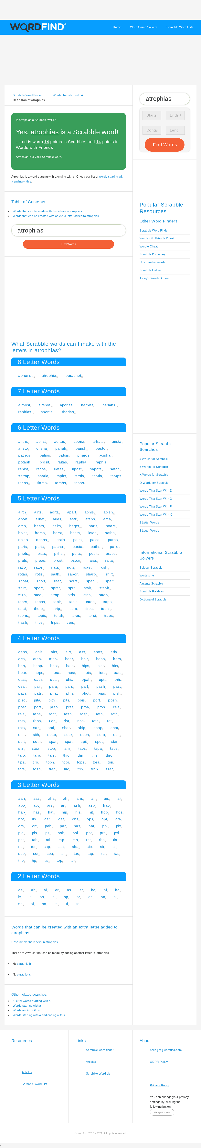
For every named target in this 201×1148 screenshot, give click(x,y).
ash (77, 805)
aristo (23, 448)
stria (71, 595)
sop (21, 854)
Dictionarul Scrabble (153, 599)
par (63, 826)
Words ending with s (26, 1010)
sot (35, 854)
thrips (23, 483)
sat (61, 847)
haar (69, 659)
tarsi (22, 609)
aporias (66, 405)
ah (33, 890)
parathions (24, 974)
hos (119, 812)
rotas (22, 574)
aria (114, 652)
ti (67, 904)
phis (69, 693)
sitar (57, 581)
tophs (23, 615)
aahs (22, 652)
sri (63, 854)
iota (102, 673)
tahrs (22, 602)
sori (116, 735)
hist (101, 666)
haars (39, 526)
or (78, 897)
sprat (55, 588)
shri (21, 735)
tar (103, 854)
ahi (65, 798)
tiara (73, 609)
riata (55, 567)
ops (90, 819)
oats (54, 679)
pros (101, 707)
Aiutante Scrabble (151, 583)
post (22, 707)
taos (82, 748)
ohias (23, 540)
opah (86, 679)
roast (87, 567)
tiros (89, 609)
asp (91, 805)
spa (50, 854)
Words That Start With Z (156, 490)
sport (38, 588)
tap (90, 854)
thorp (38, 609)
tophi (105, 609)
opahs (41, 540)
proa (85, 707)
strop (103, 595)
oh (42, 897)
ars (50, 805)
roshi (104, 567)
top (59, 860)
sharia (43, 476)
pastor (101, 448)
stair (87, 588)
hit (91, 812)
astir (73, 519)
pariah (60, 448)
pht (119, 826)
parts (39, 547)
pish (117, 693)
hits (115, 666)
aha (51, 798)
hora (55, 673)
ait (119, 798)
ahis (39, 652)
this (94, 755)
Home (117, 27)
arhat (40, 519)
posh (112, 700)
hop (104, 812)
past (117, 686)
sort (21, 741)
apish (108, 512)
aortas (59, 441)
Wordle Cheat (149, 246)
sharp (91, 574)
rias (52, 721)
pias (101, 693)
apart (71, 512)
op (66, 897)
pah (48, 826)
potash (24, 462)
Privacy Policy (159, 1085)
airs (54, 652)
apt (36, 805)
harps (74, 526)
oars (118, 673)
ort (34, 826)
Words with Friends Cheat (157, 238)
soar (68, 735)
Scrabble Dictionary (153, 254)
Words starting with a (27, 1005)
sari (36, 728)
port (96, 700)
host (71, 673)
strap (55, 595)
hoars (111, 526)
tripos (79, 483)
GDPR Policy (159, 1061)
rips (80, 721)
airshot (44, 405)
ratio (22, 567)
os (90, 897)
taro (21, 755)
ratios (41, 469)
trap (52, 769)
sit (115, 847)
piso (22, 700)
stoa (35, 748)
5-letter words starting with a (31, 1001)
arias (57, 519)
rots (21, 728)
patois (63, 455)
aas (36, 798)
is (19, 897)
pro (103, 833)
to (78, 904)
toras (75, 615)
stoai (38, 595)
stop (51, 748)
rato (114, 714)
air (93, 798)
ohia (69, 679)
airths (23, 441)
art (63, 805)
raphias (24, 412)
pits (66, 700)
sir (102, 847)
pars (69, 686)
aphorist (25, 375)
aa (20, 890)
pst (21, 840)
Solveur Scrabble (151, 567)
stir (20, 748)
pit (47, 833)
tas (117, 854)
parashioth (24, 963)
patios (45, 455)
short (40, 581)
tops (80, 762)
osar (22, 686)
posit (93, 553)
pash (100, 686)
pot (89, 833)
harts (93, 526)
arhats (98, 441)
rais (21, 714)
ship (81, 728)
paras (113, 540)
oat (61, 819)
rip (20, 847)
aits (82, 652)
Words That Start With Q (156, 498)
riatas (59, 469)
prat (69, 707)
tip (34, 860)
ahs (80, 798)
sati (51, 728)
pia (21, 833)
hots (87, 673)
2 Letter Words (149, 522)
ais (106, 798)
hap (21, 812)
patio (114, 547)
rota (95, 721)
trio (66, 769)
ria (115, 840)
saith (55, 574)
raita (109, 560)
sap (47, 847)
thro (109, 755)
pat (91, 826)
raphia (80, 462)
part (84, 686)
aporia (78, 441)
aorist (41, 441)
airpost (24, 405)
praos (111, 553)
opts (102, 679)
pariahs (108, 405)
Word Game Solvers (143, 27)
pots (38, 707)
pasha (57, 547)
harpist (87, 405)
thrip (56, 609)
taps (114, 748)
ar (57, 890)
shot (114, 728)
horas (40, 533)
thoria (97, 476)
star (114, 741)
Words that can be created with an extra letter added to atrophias (56, 216)
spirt (22, 588)
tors (21, 769)
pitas (42, 553)
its (34, 819)
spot (99, 741)
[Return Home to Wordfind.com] (37, 32)
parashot (73, 375)
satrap (23, 476)
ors (21, 826)
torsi (92, 615)
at (81, 890)
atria (107, 519)
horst (57, 533)
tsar (109, 769)
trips (54, 622)
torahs (60, 483)
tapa (98, 748)
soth (37, 741)
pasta (77, 547)
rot (33, 847)
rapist (23, 469)
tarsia (79, 476)
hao (106, 805)
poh (61, 833)
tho (21, 860)
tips (21, 762)
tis (46, 860)
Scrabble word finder (99, 1050)
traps (108, 615)
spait (109, 581)
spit (84, 741)
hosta (75, 533)
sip (89, 847)
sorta (73, 581)
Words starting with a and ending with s (39, 1015)
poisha (105, 455)
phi (105, 826)
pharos (83, 455)
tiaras (42, 483)
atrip (22, 526)
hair (84, 659)
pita (37, 700)
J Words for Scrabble (154, 458)
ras (75, 840)
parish (81, 448)
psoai (75, 560)
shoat (23, 581)
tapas (40, 602)
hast (54, 666)
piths (58, 553)
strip (87, 595)
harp (117, 659)
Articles (27, 1072)
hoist (22, 533)
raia (116, 707)
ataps (90, 519)
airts (38, 512)
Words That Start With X (156, 514)
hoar (22, 673)
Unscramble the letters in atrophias (34, 942)
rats (21, 721)
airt (68, 652)
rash (68, 714)
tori (110, 762)
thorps (116, 476)
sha (75, 847)
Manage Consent (162, 1112)
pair (37, 686)
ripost (77, 469)
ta (56, 904)
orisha (41, 448)
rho (102, 840)
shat (66, 728)
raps (37, 714)
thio (66, 755)
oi (54, 897)
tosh (37, 769)
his (77, 812)
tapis (73, 602)
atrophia (49, 375)
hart (21, 666)
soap (51, 735)
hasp (37, 666)
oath (38, 679)
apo (21, 805)
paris (22, 547)
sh (20, 904)
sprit (72, 588)
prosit (44, 462)
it (30, 897)
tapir (57, 602)
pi (115, 897)
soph (84, 735)
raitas (62, 462)
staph (104, 588)
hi (105, 890)
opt (104, 819)
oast (22, 679)
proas (40, 560)
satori (115, 469)
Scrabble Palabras (152, 591)
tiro (35, 762)
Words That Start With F (156, 506)
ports (76, 553)
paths (95, 547)
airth (22, 512)
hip (64, 812)
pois (81, 700)
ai (45, 890)
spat (68, 741)
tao (76, 854)
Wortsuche (147, 575)
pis (34, 833)
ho (117, 890)
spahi (91, 581)
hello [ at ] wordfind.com (166, 1050)
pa (103, 897)
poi (75, 833)
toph (50, 762)
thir (80, 755)
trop (94, 769)
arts (21, 659)
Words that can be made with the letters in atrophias (47, 211)
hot (21, 819)
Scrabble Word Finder (154, 230)
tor (72, 860)
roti (109, 721)
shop (98, 728)
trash (22, 622)
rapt (52, 714)
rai (48, 840)
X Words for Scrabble (154, 474)
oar (47, 819)
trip (80, 769)
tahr (66, 748)
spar (53, 741)
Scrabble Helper (150, 270)
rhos (37, 721)
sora (101, 735)
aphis (89, 512)
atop (53, 659)
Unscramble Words (152, 262)
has (36, 812)
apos (98, 652)
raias (93, 560)
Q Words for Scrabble (154, 482)
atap (37, 659)
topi (65, 762)
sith (36, 735)
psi (116, 833)
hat (51, 812)
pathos (24, 455)
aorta (54, 512)
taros (90, 602)
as (69, 890)
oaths (110, 533)
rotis (39, 574)
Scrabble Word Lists (180, 27)
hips (85, 666)
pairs (77, 540)
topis (42, 615)
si (32, 904)
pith (51, 700)
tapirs (61, 476)
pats (38, 693)
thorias (68, 412)
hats (70, 666)
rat (88, 840)
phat (54, 693)
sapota (96, 469)
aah (21, 798)
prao (54, 707)
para (53, 686)
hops (39, 673)
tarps (107, 602)
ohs (75, 819)
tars (51, 755)
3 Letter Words (149, 530)
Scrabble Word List (34, 1084)
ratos (38, 567)
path (22, 693)
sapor (73, 574)
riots (71, 567)
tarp (36, 755)
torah (58, 615)
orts (118, 679)
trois (70, 622)
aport (22, 519)
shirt (109, 574)
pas (77, 826)
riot (66, 721)
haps (100, 659)
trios (39, 622)
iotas (92, 533)
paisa (95, 540)
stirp (22, 595)
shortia (47, 412)
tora (96, 762)
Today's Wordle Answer (155, 278)
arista (117, 441)
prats (22, 560)
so (44, 904)
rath (99, 714)
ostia (61, 540)
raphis (101, 462)
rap (61, 840)
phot (85, 693)
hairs (56, 526)
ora (118, 819)
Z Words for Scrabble (154, 466)
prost (58, 560)
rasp (84, 714)
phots (23, 553)
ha (93, 890)
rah (35, 840)
